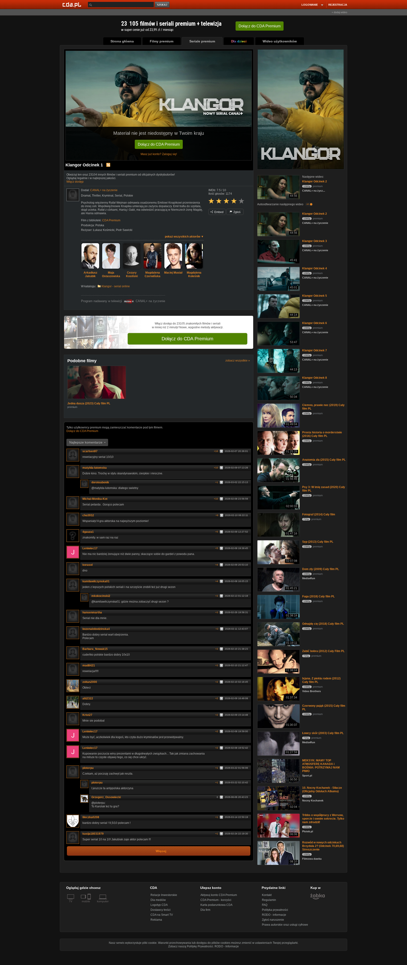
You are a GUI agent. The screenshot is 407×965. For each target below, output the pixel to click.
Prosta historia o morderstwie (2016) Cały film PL (322, 434)
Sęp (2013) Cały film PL (317, 541)
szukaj (162, 5)
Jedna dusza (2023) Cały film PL (88, 404)
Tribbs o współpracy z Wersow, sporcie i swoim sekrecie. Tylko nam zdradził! (323, 818)
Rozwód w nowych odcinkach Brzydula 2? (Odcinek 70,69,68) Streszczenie (323, 846)
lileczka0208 (90, 817)
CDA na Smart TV (162, 914)
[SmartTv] (89, 904)
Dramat (85, 195)
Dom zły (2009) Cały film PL (320, 569)
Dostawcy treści (161, 910)
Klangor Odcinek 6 (314, 323)
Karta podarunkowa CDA (216, 905)
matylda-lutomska (94, 468)
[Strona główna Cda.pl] (72, 4)
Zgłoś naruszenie (273, 919)
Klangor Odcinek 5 (314, 295)
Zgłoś (236, 212)
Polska (99, 225)
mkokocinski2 (100, 596)
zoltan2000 (89, 682)
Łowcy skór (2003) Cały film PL (323, 733)
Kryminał (107, 195)
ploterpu (88, 768)
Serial (118, 195)
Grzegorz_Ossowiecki (106, 797)
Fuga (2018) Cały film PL (318, 596)
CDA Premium (111, 220)
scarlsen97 (90, 451)
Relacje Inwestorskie (164, 895)
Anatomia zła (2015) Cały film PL (324, 459)
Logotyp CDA (159, 905)
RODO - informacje (274, 914)
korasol (87, 565)
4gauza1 (88, 532)
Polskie (128, 195)
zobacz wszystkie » (237, 360)
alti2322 (87, 699)
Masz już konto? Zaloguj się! (159, 154)
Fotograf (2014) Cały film (318, 514)
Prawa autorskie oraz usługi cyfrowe (285, 924)
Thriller (96, 195)
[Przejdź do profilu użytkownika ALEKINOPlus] (72, 195)
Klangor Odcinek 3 (314, 241)
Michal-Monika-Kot (94, 499)
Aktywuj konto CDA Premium (218, 895)
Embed (219, 212)
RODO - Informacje (227, 946)
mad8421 (88, 666)
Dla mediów (158, 900)
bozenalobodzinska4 (96, 629)
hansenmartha (92, 613)
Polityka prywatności (275, 910)
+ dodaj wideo (339, 12)
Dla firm (205, 910)
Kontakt (267, 895)
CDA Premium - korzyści (215, 900)
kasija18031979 (93, 834)
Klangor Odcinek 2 (314, 181)
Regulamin (269, 900)
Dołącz (260, 26)
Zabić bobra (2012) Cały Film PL (323, 651)
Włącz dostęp (75, 181)
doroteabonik (100, 483)
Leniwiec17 (90, 548)
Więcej (161, 851)
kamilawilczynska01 (96, 581)
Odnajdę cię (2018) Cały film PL (323, 623)
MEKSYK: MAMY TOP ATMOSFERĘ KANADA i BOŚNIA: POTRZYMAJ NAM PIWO (321, 766)
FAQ (264, 905)
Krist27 (87, 715)
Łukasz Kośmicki (103, 230)
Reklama (156, 919)
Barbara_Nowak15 (95, 649)
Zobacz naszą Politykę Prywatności (190, 946)
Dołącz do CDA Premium (159, 144)
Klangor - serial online (116, 286)
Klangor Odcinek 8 (314, 377)
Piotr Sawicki (124, 230)
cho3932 (88, 515)
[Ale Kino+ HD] (129, 301)
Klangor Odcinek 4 (314, 268)
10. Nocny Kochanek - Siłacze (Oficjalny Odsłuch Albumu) (322, 789)
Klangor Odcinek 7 (314, 350)
